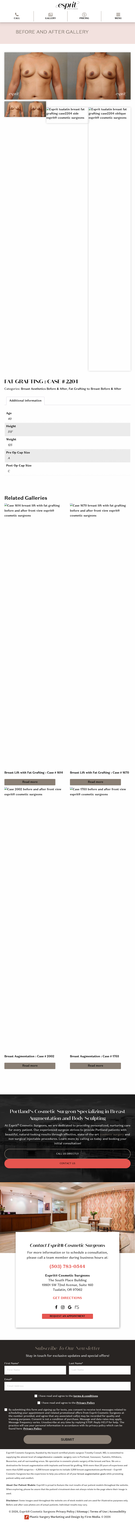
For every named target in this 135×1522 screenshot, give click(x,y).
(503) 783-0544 (67, 1266)
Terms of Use (98, 1512)
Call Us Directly (67, 1154)
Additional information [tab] (25, 400)
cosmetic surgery (112, 1134)
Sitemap (82, 1512)
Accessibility (117, 1512)
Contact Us (67, 1163)
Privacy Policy (85, 1403)
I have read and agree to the (68, 1396)
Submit (67, 1439)
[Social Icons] (77, 1307)
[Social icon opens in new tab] (57, 1307)
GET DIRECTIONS (67, 1298)
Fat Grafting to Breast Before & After (95, 389)
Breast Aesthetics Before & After (44, 389)
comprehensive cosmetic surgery (54, 1457)
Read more (30, 782)
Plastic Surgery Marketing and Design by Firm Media (65, 1517)
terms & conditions (85, 1396)
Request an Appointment (67, 1316)
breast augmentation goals (91, 1474)
